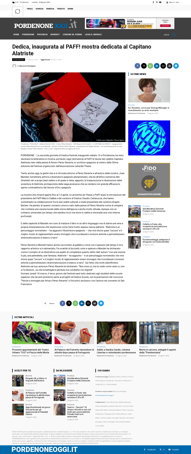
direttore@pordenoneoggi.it (104, 395)
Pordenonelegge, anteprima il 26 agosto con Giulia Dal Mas (156, 240)
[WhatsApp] (150, 66)
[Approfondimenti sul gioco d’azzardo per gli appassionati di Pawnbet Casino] (18, 409)
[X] (157, 2)
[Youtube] (160, 2)
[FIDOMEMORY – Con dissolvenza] (149, 197)
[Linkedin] (157, 66)
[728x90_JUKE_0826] (129, 28)
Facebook (151, 450)
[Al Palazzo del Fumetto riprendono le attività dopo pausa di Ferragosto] (74, 333)
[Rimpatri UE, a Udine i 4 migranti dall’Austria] (18, 381)
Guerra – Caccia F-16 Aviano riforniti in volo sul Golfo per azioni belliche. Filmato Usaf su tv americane (79, 412)
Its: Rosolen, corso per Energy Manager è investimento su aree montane (148, 109)
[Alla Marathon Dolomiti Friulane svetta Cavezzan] (134, 211)
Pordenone (18, 59)
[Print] (169, 66)
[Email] (163, 66)
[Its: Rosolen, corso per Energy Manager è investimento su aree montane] (149, 90)
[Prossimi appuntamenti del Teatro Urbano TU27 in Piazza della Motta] (32, 333)
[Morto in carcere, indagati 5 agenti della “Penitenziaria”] (159, 333)
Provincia (146, 206)
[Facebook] (153, 2)
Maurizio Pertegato (27, 66)
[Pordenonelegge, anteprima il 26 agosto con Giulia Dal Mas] (134, 242)
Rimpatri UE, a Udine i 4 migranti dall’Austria (36, 379)
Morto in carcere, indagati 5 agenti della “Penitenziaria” (157, 351)
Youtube (175, 450)
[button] (171, 34)
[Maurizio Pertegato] (14, 66)
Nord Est (131, 105)
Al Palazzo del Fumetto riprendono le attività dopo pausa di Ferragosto (74, 351)
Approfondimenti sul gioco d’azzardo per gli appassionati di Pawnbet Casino (38, 410)
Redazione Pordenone (136, 113)
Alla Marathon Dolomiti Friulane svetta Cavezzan (154, 210)
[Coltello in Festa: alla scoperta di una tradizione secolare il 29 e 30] (134, 227)
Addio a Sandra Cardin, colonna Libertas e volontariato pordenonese (116, 351)
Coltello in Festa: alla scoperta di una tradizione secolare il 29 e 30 (155, 226)
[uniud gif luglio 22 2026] (149, 154)
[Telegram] (176, 66)
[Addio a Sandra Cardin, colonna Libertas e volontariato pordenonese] (116, 333)
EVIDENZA (146, 237)
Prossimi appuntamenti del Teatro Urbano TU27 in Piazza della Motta (30, 351)
